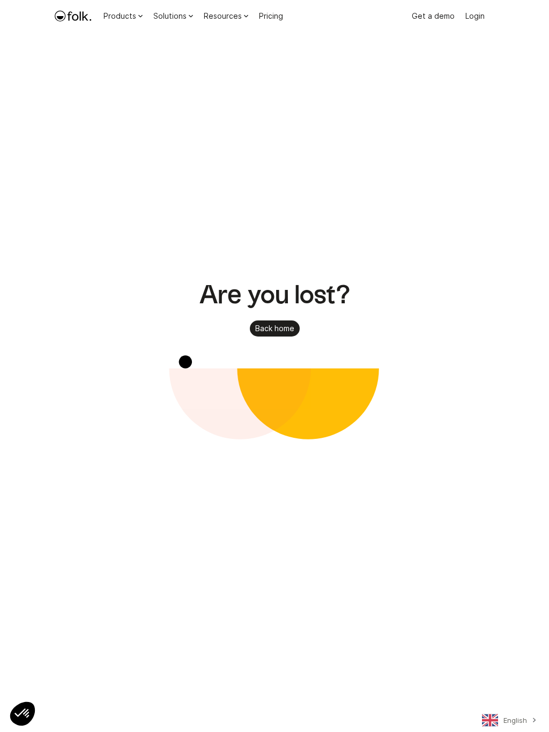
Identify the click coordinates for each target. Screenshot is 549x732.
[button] (22, 714)
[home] (73, 16)
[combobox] (507, 722)
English (515, 720)
